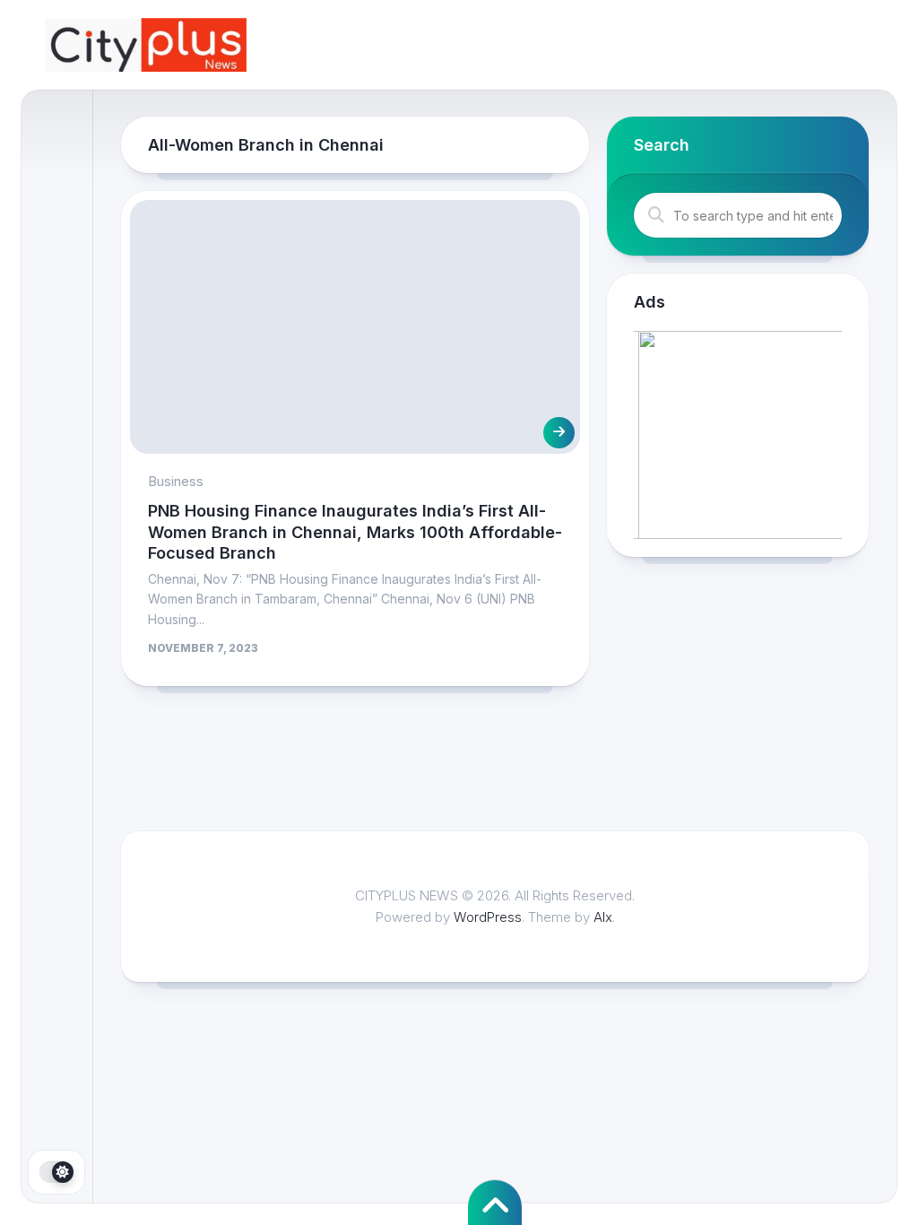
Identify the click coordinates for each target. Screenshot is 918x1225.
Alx (602, 916)
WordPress (488, 916)
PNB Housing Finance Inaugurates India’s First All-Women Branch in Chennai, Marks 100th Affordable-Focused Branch (355, 531)
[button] (738, 435)
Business (176, 481)
